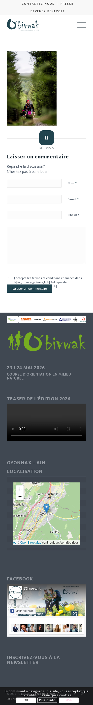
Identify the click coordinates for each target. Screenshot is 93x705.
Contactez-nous (38, 3)
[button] (46, 508)
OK (26, 700)
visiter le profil (25, 611)
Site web (73, 215)
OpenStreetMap (30, 542)
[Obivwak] (38, 25)
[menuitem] (38, 3)
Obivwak (32, 588)
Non (68, 700)
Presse (67, 3)
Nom (72, 183)
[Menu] (79, 25)
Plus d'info (47, 700)
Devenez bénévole (48, 11)
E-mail (73, 199)
